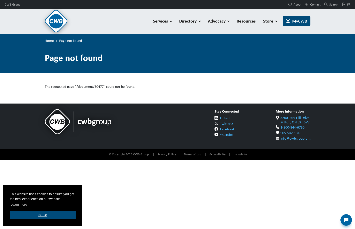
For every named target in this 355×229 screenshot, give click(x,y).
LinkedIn (226, 118)
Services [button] (161, 21)
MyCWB (299, 21)
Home (49, 40)
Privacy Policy (167, 154)
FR (348, 4)
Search (333, 4)
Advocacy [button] (217, 21)
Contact (315, 4)
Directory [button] (188, 21)
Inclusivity (240, 154)
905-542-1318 (290, 132)
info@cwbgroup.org (295, 138)
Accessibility (217, 154)
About (297, 4)
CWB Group (12, 4)
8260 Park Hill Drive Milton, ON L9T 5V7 (295, 120)
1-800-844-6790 (292, 127)
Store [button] (268, 21)
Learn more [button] (18, 204)
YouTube (226, 134)
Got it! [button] (42, 215)
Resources (246, 21)
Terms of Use (192, 154)
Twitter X (226, 123)
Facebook (227, 129)
